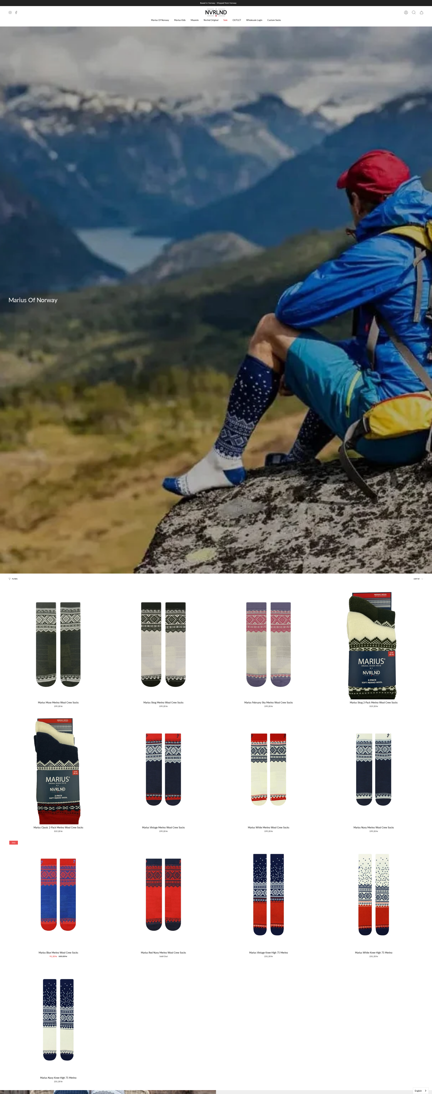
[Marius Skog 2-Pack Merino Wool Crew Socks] (374, 644)
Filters (15, 579)
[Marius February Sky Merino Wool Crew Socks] (268, 644)
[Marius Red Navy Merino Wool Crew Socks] (163, 894)
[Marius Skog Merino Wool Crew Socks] (163, 644)
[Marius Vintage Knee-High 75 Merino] (268, 894)
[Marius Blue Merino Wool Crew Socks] (58, 894)
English (418, 1090)
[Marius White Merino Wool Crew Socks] (268, 769)
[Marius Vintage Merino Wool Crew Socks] (163, 769)
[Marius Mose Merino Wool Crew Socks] (58, 644)
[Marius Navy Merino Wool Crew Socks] (374, 769)
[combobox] (421, 1090)
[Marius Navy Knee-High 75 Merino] (58, 1020)
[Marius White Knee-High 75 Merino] (374, 894)
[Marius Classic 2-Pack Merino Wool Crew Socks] (58, 769)
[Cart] (421, 12)
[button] (160, 20)
